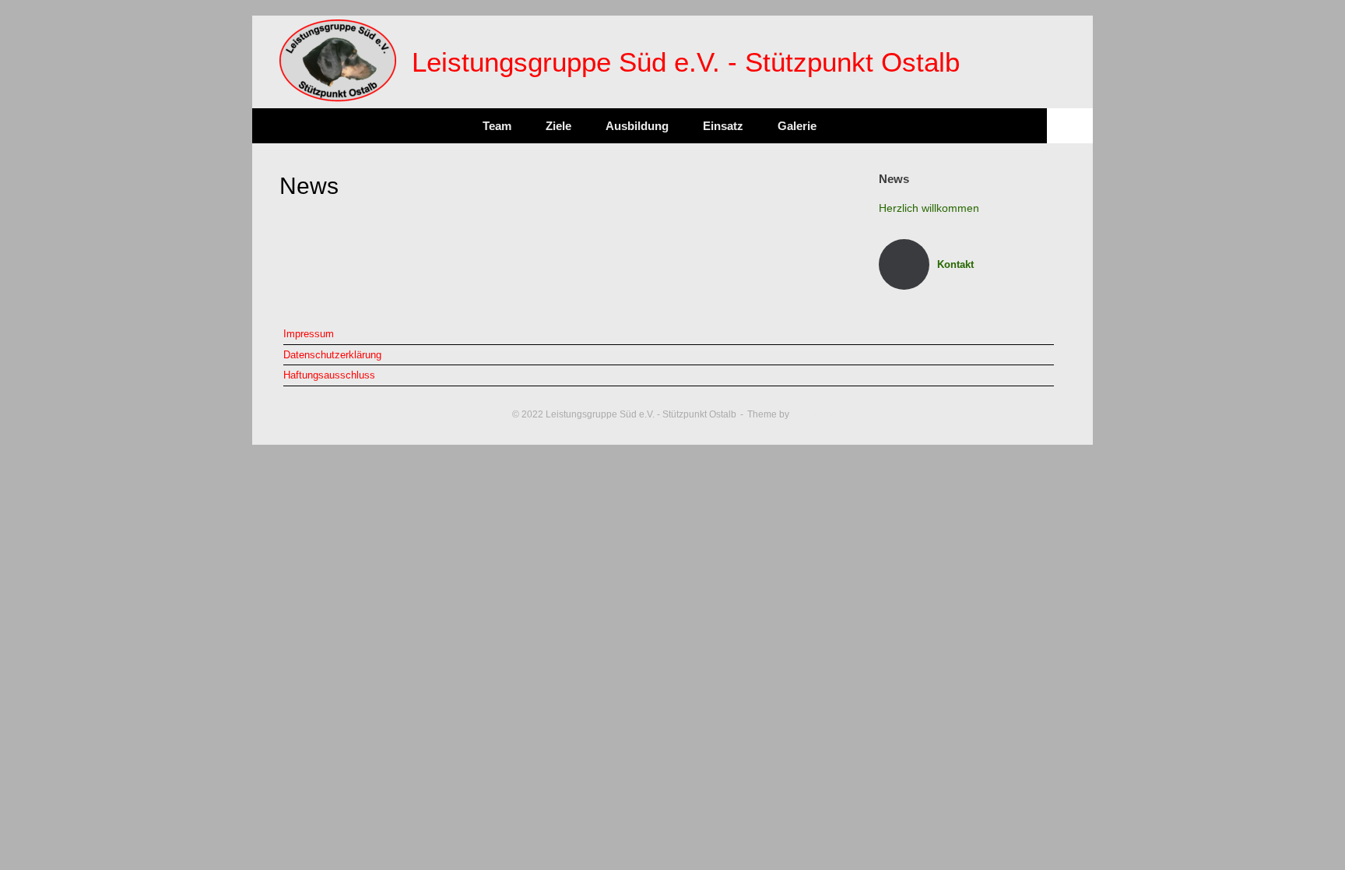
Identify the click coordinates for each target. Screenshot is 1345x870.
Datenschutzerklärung (332, 355)
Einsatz (723, 125)
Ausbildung (637, 125)
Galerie (797, 125)
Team (497, 125)
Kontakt (957, 264)
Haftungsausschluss (329, 375)
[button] (1070, 125)
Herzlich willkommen (929, 208)
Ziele (558, 125)
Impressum (308, 334)
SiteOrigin (813, 414)
